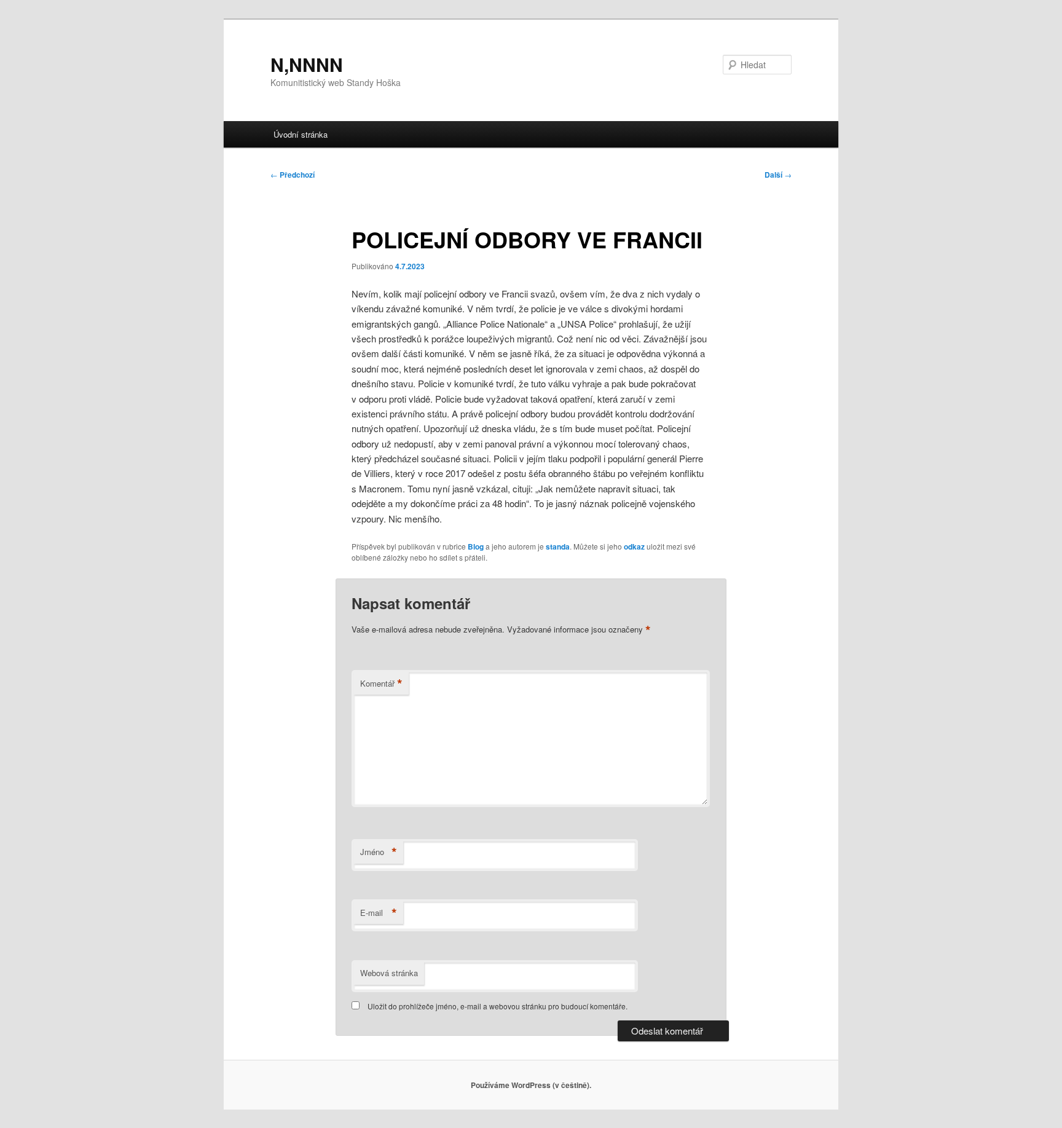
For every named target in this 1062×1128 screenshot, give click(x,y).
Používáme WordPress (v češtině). (531, 1085)
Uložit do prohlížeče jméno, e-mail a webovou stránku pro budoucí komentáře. (497, 1006)
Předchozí (292, 174)
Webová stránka (389, 973)
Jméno (378, 852)
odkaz (634, 546)
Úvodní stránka (300, 134)
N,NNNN (306, 64)
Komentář (381, 683)
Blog (476, 546)
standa (558, 546)
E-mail (378, 913)
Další (778, 174)
